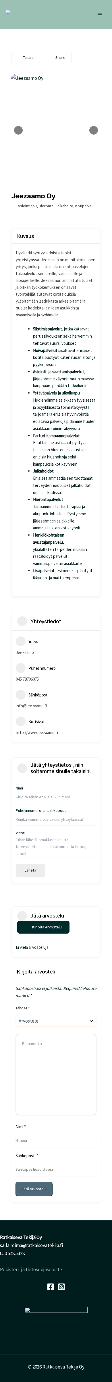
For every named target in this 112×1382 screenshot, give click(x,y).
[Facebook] (50, 1286)
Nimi (21, 1126)
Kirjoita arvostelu (47, 927)
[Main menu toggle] (100, 14)
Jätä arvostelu (34, 1188)
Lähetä (30, 870)
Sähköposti (27, 1155)
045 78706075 (27, 679)
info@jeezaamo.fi (31, 706)
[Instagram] (61, 1286)
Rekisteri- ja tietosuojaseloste (31, 1269)
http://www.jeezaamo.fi (37, 732)
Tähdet (23, 1008)
